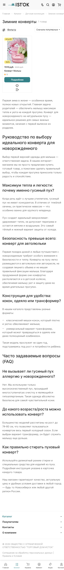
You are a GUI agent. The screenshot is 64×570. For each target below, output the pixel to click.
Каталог (7, 516)
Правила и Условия (12, 556)
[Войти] (53, 4)
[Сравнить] (17, 89)
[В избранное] (17, 85)
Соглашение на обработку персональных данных (27, 552)
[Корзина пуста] (59, 4)
